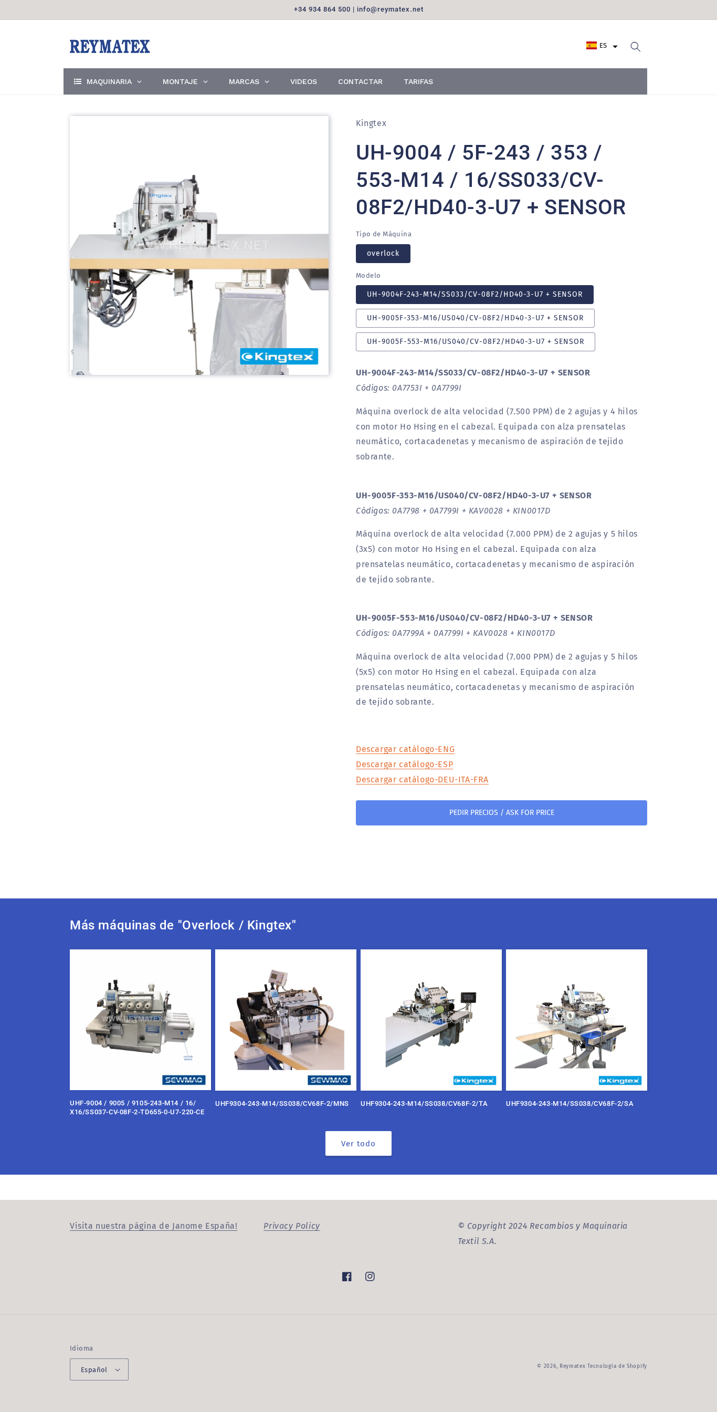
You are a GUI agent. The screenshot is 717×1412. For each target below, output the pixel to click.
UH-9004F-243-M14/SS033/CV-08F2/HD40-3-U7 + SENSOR (475, 294)
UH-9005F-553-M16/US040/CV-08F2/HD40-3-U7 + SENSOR (475, 341)
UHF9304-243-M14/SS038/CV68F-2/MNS (282, 1103)
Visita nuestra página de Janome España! (153, 1226)
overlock (383, 253)
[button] (602, 45)
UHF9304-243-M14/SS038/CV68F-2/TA (424, 1103)
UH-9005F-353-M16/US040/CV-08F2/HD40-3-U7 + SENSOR (475, 317)
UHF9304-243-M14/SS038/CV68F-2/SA (570, 1103)
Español (94, 1370)
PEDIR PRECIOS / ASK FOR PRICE (501, 812)
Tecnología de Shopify (617, 1366)
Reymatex (573, 1366)
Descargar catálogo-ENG (405, 749)
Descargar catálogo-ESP (404, 764)
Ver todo (358, 1143)
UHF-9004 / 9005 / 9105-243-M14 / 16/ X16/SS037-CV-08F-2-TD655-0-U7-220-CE (137, 1107)
